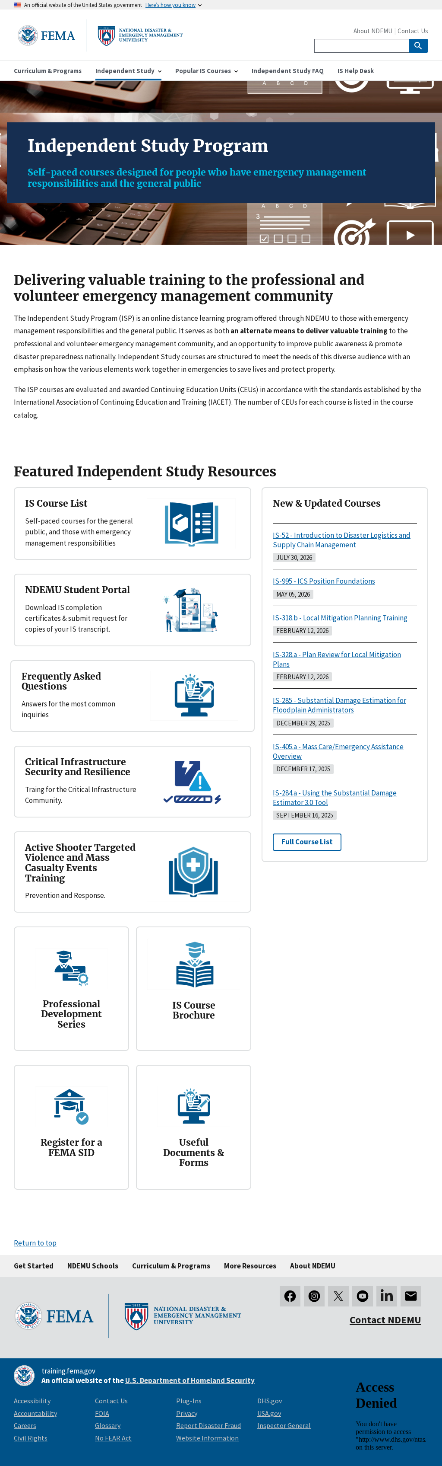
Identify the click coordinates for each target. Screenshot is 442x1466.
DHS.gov (269, 1400)
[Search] (418, 46)
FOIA (102, 1413)
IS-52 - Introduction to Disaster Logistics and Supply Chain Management (341, 539)
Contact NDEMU (385, 1319)
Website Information (207, 1438)
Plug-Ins (189, 1400)
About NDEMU (373, 31)
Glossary (107, 1425)
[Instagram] (314, 1296)
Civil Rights (30, 1438)
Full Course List (307, 841)
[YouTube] (362, 1296)
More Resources (250, 1266)
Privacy (186, 1413)
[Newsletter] (411, 1296)
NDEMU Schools (92, 1266)
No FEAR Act (113, 1438)
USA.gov (269, 1413)
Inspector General (284, 1425)
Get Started (34, 1266)
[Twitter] (338, 1296)
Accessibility (32, 1400)
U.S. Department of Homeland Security (190, 1380)
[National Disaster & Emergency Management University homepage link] (100, 49)
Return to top (35, 1243)
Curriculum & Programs (171, 1266)
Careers (25, 1425)
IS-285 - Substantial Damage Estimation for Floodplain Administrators (339, 705)
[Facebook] (290, 1296)
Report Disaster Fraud (208, 1425)
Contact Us (413, 31)
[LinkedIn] (386, 1296)
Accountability (35, 1413)
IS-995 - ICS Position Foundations (324, 581)
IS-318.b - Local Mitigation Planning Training (340, 618)
